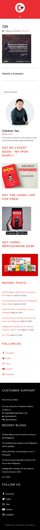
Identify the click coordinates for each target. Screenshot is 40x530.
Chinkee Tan (20, 8)
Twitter (8, 358)
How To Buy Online (10, 400)
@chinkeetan (11, 420)
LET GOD (6, 335)
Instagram (9, 374)
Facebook (9, 353)
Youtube (8, 369)
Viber (7, 364)
